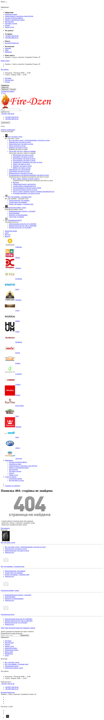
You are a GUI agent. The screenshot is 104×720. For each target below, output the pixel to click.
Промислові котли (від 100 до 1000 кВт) (19, 621)
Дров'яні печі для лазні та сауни (16, 549)
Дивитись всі (9, 552)
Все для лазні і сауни (12, 662)
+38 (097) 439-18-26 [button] (7, 684)
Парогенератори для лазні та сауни (17, 550)
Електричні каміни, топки (14, 668)
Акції (7, 233)
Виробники (9, 653)
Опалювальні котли (11, 666)
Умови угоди (9, 27)
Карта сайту (9, 652)
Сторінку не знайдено (12, 486)
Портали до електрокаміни (14, 598)
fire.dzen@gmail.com (12, 43)
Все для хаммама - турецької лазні (16, 664)
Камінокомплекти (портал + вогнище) (18, 595)
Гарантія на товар (11, 14)
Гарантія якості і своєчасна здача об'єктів (19, 16)
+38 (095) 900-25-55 (11, 38)
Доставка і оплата (11, 23)
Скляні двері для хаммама (14, 573)
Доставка (8, 78)
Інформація (9, 460)
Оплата (7, 25)
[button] (5, 61)
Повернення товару (11, 650)
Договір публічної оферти (14, 18)
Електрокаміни (10, 597)
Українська (5, 89)
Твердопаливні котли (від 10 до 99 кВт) (18, 619)
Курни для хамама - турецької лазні (17, 574)
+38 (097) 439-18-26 (11, 36)
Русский (12, 89)
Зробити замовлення (8, 130)
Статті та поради (10, 477)
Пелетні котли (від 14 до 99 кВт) (16, 622)
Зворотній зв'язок (11, 231)
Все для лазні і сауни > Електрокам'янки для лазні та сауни (25, 547)
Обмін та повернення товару (15, 20)
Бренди (7, 236)
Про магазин (9, 21)
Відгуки (7, 234)
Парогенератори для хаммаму (15, 571)
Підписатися (24, 635)
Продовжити (5, 528)
